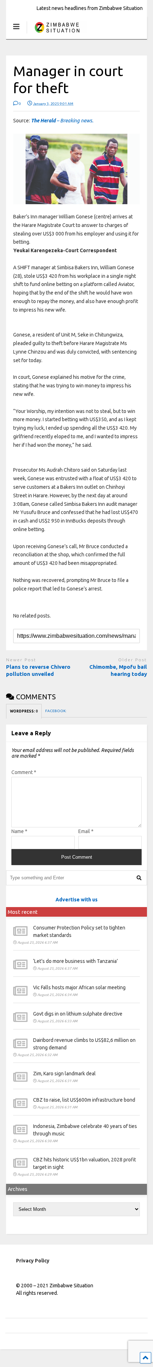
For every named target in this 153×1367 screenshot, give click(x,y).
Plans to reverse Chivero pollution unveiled (38, 670)
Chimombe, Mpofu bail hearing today (118, 670)
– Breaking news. (62, 120)
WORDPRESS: (24, 711)
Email (86, 831)
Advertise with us (76, 899)
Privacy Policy (32, 1260)
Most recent (23, 912)
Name (19, 831)
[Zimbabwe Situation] (57, 33)
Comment (23, 772)
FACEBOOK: (56, 711)
